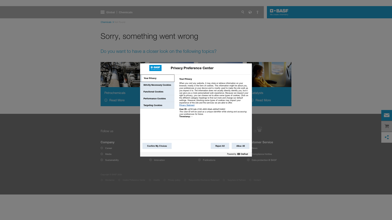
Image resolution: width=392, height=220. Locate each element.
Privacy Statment (186, 105)
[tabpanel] (214, 99)
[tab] (157, 78)
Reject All (219, 146)
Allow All (240, 146)
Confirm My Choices (157, 146)
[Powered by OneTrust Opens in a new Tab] (238, 155)
